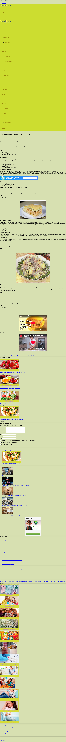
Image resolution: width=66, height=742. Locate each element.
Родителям (4, 103)
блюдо (1, 352)
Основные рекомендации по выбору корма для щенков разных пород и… (15, 495)
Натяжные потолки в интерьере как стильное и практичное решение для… (15, 515)
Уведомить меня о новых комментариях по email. (9, 442)
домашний (27, 581)
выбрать (17, 581)
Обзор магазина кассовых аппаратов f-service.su (10, 475)
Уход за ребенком (7, 42)
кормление (36, 581)
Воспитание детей (7, 47)
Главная (1, 131)
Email (1, 436)
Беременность (6, 70)
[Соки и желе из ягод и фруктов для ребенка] (9, 386)
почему (47, 581)
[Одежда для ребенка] (9, 595)
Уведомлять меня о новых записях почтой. (8, 444)
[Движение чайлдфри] (9, 618)
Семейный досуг (7, 108)
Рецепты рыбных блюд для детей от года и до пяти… (12, 403)
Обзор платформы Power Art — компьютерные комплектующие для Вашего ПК (16, 485)
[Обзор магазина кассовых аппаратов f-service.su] (7, 474)
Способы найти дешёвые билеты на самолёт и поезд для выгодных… (14, 505)
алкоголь (1, 581)
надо (38, 581)
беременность (4, 581)
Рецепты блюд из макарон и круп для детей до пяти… (12, 419)
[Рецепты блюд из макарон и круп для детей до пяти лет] (9, 417)
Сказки (3, 94)
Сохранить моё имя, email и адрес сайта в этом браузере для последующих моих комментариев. (18, 440)
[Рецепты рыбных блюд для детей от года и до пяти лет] (9, 401)
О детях (4, 32)
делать (20, 581)
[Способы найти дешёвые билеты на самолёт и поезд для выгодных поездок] (7, 504)
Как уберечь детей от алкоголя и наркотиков (12, 80)
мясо (3, 352)
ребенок (57, 581)
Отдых (5, 113)
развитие (54, 581)
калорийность (33, 581)
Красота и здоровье (7, 84)
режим (61, 581)
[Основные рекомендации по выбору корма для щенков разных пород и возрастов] (7, 494)
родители (63, 581)
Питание (4, 51)
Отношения (4, 89)
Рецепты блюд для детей (8, 61)
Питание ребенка (7, 56)
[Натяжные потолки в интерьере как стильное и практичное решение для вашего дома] (7, 514)
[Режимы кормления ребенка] (9, 699)
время (15, 581)
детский (25, 581)
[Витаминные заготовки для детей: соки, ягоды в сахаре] (9, 370)
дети (22, 581)
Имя (1, 434)
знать (30, 581)
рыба (5, 352)
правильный (50, 581)
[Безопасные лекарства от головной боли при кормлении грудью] (9, 711)
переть (40, 581)
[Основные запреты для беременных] (9, 676)
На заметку (6, 117)
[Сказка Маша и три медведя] (9, 641)
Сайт (1, 438)
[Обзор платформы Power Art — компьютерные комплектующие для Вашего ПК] (7, 484)
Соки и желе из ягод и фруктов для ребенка (10, 388)
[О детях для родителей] (5, 6)
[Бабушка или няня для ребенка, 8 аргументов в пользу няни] (9, 606)
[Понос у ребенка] (8, 653)
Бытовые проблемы (7, 122)
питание (43, 581)
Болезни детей (6, 75)
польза (45, 581)
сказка (1, 582)
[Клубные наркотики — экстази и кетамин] (9, 630)
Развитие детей (6, 37)
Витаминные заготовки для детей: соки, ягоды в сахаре (12, 372)
